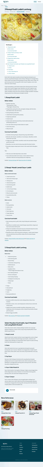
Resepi (35, 1)
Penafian (33, 451)
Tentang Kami (34, 445)
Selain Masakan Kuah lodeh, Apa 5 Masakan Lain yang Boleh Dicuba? (21, 63)
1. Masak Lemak (11, 65)
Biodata (21, 453)
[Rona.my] (6, 444)
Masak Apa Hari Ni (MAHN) (25, 160)
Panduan (39, 1)
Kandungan (9, 44)
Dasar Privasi (34, 449)
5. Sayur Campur (11, 73)
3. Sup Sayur (10, 69)
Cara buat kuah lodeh (12, 50)
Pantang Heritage (13, 160)
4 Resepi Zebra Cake (6, 413)
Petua (21, 451)
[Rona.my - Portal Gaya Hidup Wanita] (7, 2)
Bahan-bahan (11, 48)
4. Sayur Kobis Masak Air (13, 71)
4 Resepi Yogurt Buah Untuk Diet (34, 413)
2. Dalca (9, 67)
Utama (2, 5)
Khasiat (21, 449)
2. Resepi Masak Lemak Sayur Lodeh (14, 52)
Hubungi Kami (34, 447)
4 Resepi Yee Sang (5, 428)
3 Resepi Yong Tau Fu (20, 413)
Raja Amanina (12, 315)
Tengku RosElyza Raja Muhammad (16, 238)
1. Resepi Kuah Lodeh (11, 47)
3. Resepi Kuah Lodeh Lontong (13, 58)
